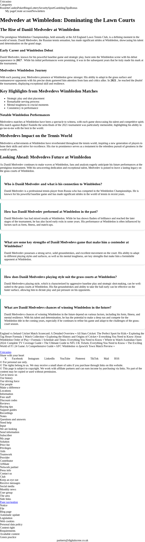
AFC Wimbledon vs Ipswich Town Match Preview (84, 346)
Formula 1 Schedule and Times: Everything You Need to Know (66, 339)
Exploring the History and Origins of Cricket (71, 336)
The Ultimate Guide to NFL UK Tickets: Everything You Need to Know (84, 342)
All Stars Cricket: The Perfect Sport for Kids (101, 333)
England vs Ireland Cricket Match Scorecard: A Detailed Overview (37, 333)
